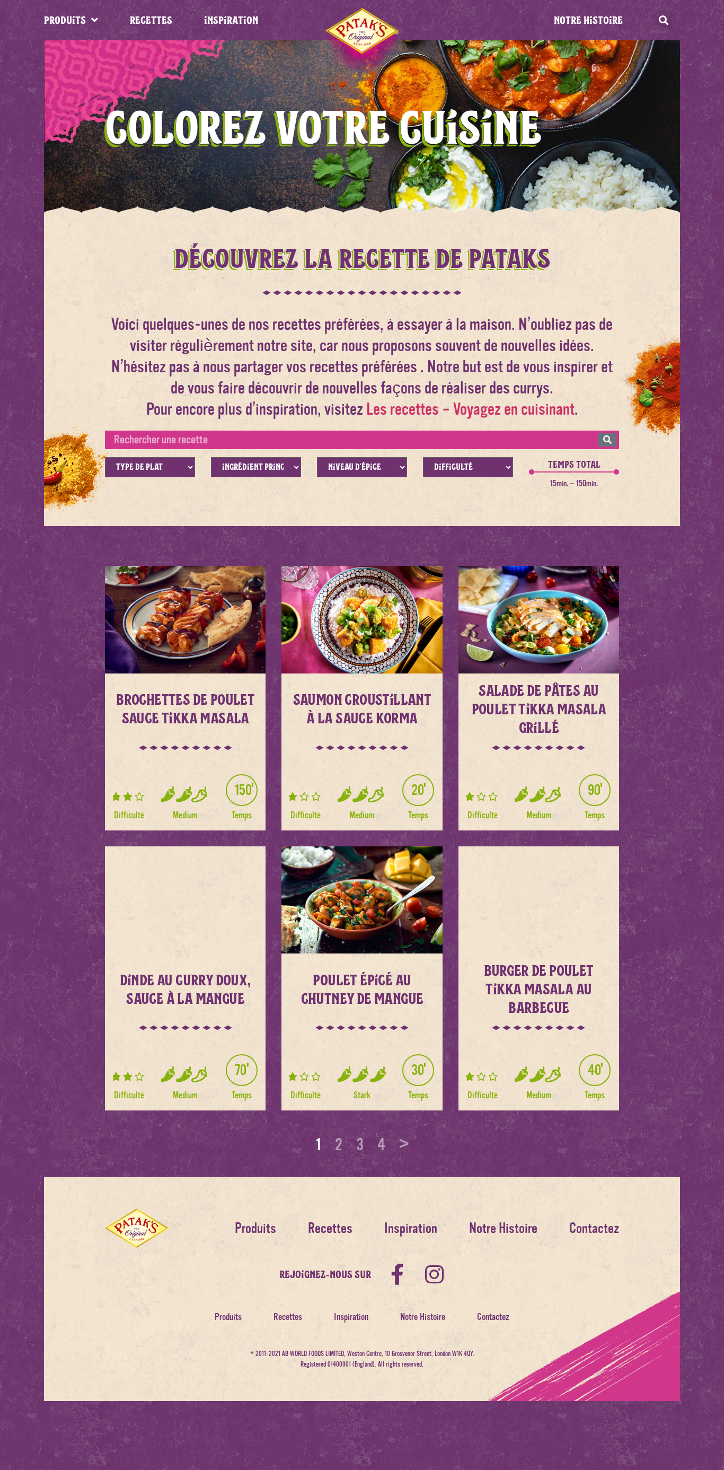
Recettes (330, 1228)
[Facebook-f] (397, 1274)
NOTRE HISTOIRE (588, 20)
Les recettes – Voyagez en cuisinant (470, 409)
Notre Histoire (503, 1228)
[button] (663, 20)
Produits (255, 1228)
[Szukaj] (607, 440)
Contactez (594, 1228)
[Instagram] (434, 1274)
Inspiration (410, 1228)
